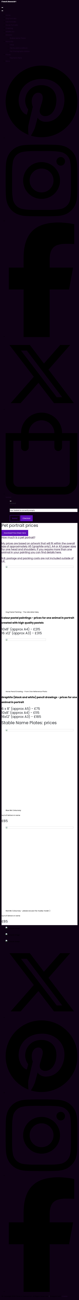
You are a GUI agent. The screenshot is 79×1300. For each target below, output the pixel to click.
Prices (8, 54)
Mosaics (9, 35)
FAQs (12, 45)
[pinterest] (41, 138)
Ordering (9, 28)
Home (8, 15)
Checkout (26, 518)
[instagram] (41, 221)
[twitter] (41, 1017)
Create (64, 1296)
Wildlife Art (10, 31)
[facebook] (41, 336)
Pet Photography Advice (20, 51)
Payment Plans (16, 58)
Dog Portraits (11, 18)
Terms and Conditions (18, 48)
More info (9, 41)
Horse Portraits (12, 25)
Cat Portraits (11, 22)
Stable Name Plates (18, 38)
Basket (15, 518)
